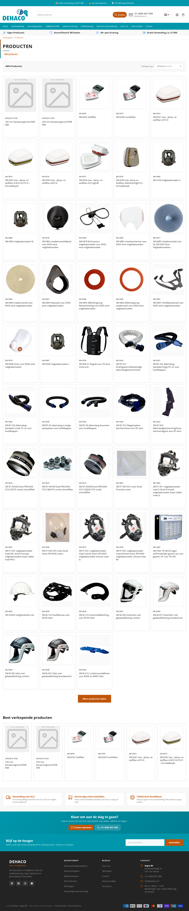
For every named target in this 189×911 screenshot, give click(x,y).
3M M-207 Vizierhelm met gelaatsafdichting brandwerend (167, 616)
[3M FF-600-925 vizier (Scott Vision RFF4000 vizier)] (57, 527)
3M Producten (70, 881)
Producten (19, 37)
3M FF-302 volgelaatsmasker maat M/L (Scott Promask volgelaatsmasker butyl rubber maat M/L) (19, 555)
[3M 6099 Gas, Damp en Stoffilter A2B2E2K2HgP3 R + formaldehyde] (131, 156)
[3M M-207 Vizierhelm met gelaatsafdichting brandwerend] (168, 591)
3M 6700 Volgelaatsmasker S (166, 180)
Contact (149, 26)
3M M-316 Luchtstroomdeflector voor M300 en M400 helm (94, 675)
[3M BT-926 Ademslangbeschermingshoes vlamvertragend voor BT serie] (168, 402)
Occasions (107, 886)
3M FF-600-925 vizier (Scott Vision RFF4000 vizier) (55, 552)
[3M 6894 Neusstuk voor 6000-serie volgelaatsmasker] (57, 279)
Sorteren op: (147, 66)
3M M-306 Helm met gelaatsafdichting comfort (17, 675)
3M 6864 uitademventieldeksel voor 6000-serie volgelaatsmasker (56, 244)
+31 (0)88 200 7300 (109, 827)
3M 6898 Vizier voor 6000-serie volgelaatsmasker (20, 365)
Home (5, 26)
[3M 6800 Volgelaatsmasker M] (20, 218)
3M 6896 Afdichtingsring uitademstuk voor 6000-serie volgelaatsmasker (130, 305)
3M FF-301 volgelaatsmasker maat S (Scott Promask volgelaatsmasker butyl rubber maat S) (167, 491)
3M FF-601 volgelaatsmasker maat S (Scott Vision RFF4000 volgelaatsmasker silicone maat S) (94, 555)
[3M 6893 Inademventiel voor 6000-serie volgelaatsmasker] (20, 279)
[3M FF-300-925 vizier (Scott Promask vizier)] (131, 463)
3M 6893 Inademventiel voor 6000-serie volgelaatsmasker (19, 304)
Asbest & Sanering (70, 26)
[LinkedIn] (12, 883)
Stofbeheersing (87, 26)
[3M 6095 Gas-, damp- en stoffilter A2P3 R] (57, 156)
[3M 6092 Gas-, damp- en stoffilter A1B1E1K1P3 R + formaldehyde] (20, 156)
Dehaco (9, 118)
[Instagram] (25, 883)
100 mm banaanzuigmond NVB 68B (15, 765)
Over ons (124, 26)
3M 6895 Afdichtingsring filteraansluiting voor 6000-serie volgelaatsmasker (94, 305)
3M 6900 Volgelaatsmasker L (55, 364)
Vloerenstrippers (71, 871)
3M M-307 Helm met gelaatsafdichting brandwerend (56, 675)
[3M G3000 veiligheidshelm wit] (20, 591)
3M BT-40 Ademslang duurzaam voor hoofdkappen (94, 427)
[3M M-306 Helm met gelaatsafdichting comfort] (20, 650)
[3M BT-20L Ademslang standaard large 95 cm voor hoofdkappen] (168, 340)
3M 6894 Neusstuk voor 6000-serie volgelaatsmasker (56, 304)
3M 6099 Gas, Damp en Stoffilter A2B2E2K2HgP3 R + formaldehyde (129, 183)
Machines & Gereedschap (107, 26)
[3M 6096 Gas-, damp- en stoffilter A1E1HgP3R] (94, 156)
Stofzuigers (69, 886)
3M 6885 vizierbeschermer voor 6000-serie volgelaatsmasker (131, 243)
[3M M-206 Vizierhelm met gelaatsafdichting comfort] (131, 591)
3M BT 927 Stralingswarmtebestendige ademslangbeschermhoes (129, 367)
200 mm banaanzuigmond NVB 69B (46, 765)
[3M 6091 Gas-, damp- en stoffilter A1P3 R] (168, 93)
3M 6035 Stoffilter (87, 117)
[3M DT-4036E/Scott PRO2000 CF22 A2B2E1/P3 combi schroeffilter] (94, 463)
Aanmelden (174, 842)
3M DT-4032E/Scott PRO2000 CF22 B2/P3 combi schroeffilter (20, 488)
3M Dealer (107, 871)
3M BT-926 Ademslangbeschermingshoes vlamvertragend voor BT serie (167, 428)
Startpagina (7, 37)
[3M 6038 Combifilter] (131, 93)
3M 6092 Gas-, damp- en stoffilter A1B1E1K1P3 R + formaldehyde (17, 183)
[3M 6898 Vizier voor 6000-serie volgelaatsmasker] (20, 340)
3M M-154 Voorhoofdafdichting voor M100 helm (94, 616)
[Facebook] (18, 883)
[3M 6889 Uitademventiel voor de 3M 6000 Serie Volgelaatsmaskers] (168, 218)
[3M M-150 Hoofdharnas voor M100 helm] (57, 591)
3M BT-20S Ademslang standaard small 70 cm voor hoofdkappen (18, 428)
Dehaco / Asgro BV (19, 906)
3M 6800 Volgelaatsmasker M (19, 241)
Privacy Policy (60, 906)
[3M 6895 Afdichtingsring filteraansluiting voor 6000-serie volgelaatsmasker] (94, 279)
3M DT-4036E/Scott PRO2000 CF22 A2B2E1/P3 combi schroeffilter (93, 489)
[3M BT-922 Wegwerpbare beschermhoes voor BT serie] (131, 402)
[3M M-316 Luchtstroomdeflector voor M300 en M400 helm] (94, 650)
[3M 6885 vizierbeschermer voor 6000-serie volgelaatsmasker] (131, 218)
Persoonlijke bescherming (76, 891)
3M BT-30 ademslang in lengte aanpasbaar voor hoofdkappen (56, 427)
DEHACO (17, 863)
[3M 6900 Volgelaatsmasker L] (57, 340)
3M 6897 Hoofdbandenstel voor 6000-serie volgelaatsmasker (168, 304)
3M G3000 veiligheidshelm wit (19, 615)
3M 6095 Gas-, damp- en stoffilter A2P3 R (54, 181)
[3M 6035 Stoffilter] (94, 93)
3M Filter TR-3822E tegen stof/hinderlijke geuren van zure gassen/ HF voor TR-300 (168, 553)
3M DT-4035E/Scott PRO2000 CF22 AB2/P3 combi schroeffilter (57, 488)
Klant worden (137, 26)
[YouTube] (31, 883)
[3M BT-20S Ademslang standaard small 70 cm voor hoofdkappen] (20, 402)
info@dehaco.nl (152, 881)
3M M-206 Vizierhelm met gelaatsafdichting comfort (128, 616)
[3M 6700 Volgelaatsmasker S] (168, 156)
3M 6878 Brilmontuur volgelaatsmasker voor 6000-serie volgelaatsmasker (93, 244)
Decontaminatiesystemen (75, 866)
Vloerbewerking (17, 26)
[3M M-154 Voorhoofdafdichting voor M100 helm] (94, 591)
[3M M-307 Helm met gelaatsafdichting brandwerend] (57, 650)
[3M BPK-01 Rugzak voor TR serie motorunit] (94, 340)
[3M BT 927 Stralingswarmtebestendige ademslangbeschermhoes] (131, 340)
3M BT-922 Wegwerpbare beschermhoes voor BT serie (129, 427)
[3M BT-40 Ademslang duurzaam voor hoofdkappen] (94, 402)
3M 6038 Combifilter (126, 117)
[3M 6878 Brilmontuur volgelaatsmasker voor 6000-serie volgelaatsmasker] (94, 218)
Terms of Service (74, 906)
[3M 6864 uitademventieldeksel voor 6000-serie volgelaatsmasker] (57, 218)
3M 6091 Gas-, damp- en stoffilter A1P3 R (165, 118)
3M (80, 113)
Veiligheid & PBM (52, 26)
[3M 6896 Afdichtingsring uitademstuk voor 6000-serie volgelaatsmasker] (131, 279)
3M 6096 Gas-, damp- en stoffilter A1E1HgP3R (91, 181)
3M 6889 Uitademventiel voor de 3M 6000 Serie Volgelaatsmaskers (167, 244)
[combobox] (81, 14)
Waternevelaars (71, 876)
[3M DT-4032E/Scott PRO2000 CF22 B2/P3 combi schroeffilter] (20, 463)
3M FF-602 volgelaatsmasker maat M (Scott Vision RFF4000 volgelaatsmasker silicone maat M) (131, 555)
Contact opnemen (82, 827)
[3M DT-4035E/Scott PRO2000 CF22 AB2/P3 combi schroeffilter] (57, 463)
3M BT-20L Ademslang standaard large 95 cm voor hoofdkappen (166, 367)
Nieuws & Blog (109, 881)
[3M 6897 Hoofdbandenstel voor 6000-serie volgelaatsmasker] (168, 279)
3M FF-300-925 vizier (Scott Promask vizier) (129, 488)
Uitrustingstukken (34, 26)
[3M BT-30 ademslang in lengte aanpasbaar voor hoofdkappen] (57, 402)
